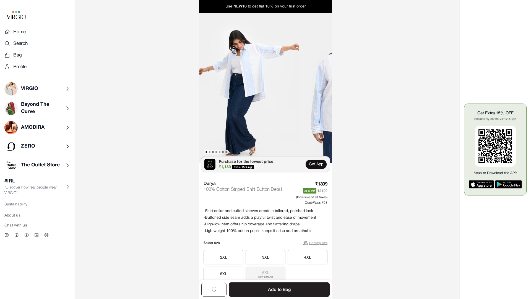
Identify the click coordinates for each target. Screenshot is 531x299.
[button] (249, 88)
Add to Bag (279, 290)
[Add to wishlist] (214, 290)
